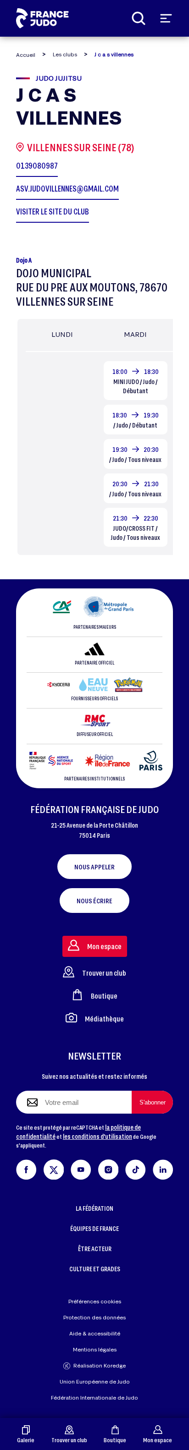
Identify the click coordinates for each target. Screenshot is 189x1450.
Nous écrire (94, 900)
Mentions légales (95, 1349)
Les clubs (65, 54)
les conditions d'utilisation (97, 1136)
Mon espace (157, 1439)
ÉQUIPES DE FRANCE (94, 1228)
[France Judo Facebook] (26, 1168)
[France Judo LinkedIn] (163, 1168)
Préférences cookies (94, 1301)
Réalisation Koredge (99, 1365)
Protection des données (94, 1317)
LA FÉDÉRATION (94, 1208)
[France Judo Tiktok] (135, 1168)
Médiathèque (104, 1018)
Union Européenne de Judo (95, 1381)
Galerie (25, 1439)
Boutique (115, 1439)
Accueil (25, 55)
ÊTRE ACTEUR (94, 1248)
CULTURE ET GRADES (94, 1269)
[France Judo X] (54, 1168)
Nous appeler (94, 866)
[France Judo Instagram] (108, 1168)
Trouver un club (69, 1439)
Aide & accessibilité (94, 1333)
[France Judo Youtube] (81, 1168)
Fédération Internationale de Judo (94, 1398)
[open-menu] (166, 18)
